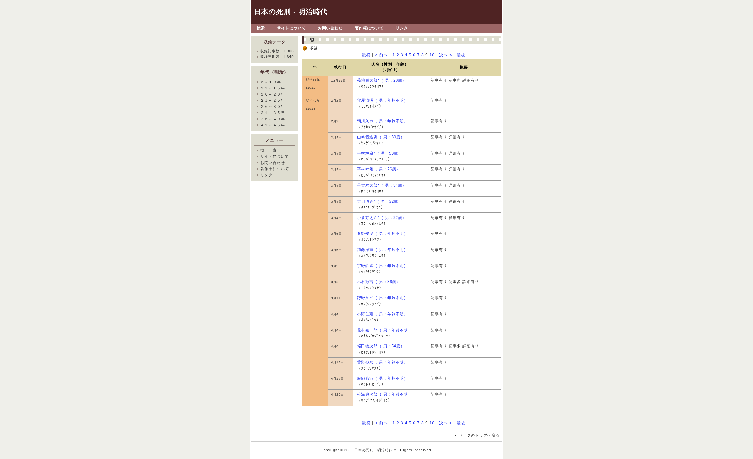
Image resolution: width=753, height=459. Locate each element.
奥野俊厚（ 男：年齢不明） (382, 233)
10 (432, 55)
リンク (402, 28)
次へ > (445, 55)
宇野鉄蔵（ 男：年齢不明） (382, 266)
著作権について (369, 28)
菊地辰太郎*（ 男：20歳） (381, 80)
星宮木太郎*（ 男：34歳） (381, 185)
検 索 (268, 150)
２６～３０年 (272, 106)
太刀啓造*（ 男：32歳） (379, 201)
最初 (366, 55)
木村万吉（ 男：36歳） (378, 281)
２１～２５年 (272, 100)
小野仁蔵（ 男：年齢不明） (382, 314)
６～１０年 (270, 82)
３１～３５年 (272, 112)
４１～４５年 (272, 125)
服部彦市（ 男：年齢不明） (382, 378)
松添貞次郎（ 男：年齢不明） (384, 394)
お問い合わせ (330, 28)
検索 (261, 28)
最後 (461, 55)
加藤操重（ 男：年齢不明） (382, 249)
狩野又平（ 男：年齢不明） (382, 298)
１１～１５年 (272, 88)
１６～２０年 (272, 94)
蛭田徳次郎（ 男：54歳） (380, 346)
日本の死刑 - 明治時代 (291, 12)
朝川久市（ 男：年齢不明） (382, 121)
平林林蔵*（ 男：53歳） (379, 153)
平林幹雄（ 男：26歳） (378, 169)
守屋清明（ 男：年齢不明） (382, 100)
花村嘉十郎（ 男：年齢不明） (384, 330)
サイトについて (291, 28)
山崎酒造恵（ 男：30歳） (380, 137)
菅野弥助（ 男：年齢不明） (382, 362)
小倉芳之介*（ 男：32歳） (381, 217)
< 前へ (381, 55)
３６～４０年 (272, 119)
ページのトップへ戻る (479, 435)
